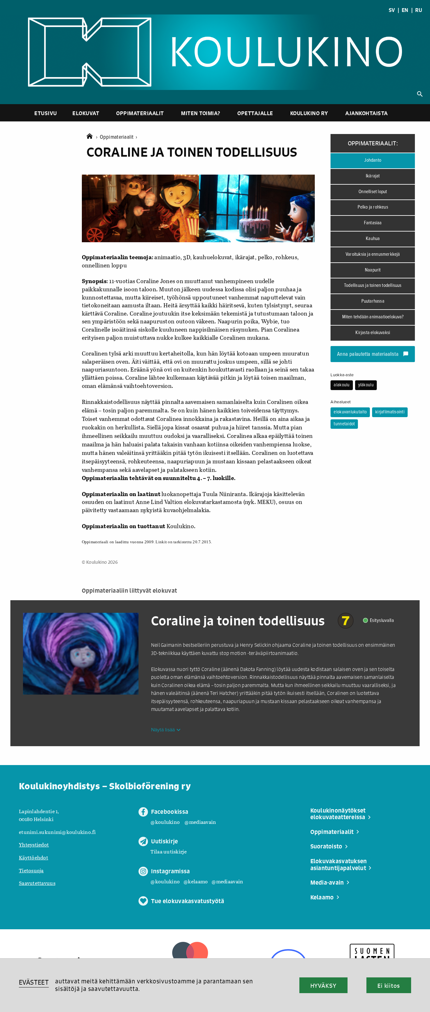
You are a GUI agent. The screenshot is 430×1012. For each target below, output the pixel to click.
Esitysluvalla (382, 620)
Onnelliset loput (373, 192)
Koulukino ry (309, 113)
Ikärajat (373, 176)
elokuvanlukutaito (350, 412)
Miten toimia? (200, 113)
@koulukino (165, 821)
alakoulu (341, 385)
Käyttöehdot (33, 857)
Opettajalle (255, 113)
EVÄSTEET (34, 982)
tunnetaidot (344, 424)
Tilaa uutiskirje (168, 851)
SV (392, 10)
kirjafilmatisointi (390, 412)
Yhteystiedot (34, 844)
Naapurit (373, 270)
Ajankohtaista (366, 113)
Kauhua (373, 239)
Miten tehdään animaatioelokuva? (373, 317)
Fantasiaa (373, 223)
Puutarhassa (372, 301)
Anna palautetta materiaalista (373, 354)
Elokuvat (85, 113)
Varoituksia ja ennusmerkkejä (373, 254)
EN (405, 10)
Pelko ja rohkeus (373, 207)
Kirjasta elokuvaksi (372, 333)
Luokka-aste (342, 374)
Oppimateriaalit (140, 113)
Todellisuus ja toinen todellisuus (373, 285)
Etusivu (45, 113)
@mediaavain (200, 821)
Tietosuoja (31, 870)
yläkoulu (366, 385)
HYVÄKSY (323, 985)
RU (418, 10)
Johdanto (372, 160)
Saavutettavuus (37, 882)
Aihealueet (341, 402)
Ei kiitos (388, 985)
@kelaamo (196, 881)
